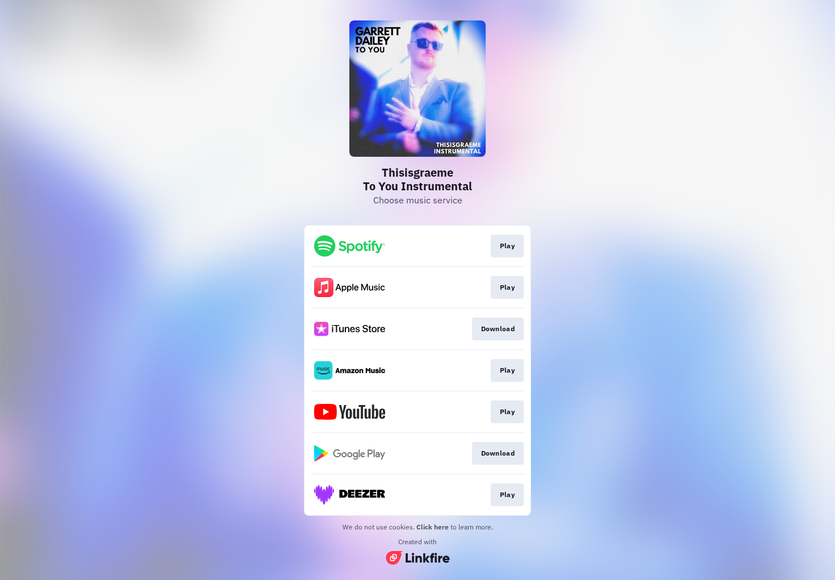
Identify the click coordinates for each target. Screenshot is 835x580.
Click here (432, 527)
